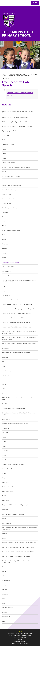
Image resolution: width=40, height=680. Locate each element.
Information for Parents (18, 74)
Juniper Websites (26, 635)
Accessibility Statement (20, 641)
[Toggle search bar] (3, 3)
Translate (16, 3)
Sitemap (20, 639)
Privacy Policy (15, 643)
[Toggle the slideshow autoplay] (37, 50)
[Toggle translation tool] (8, 3)
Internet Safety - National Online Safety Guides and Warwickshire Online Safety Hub (19, 76)
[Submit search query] (23, 2)
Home (3, 74)
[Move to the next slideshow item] (37, 58)
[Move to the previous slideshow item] (37, 54)
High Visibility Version (20, 637)
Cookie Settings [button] (24, 643)
